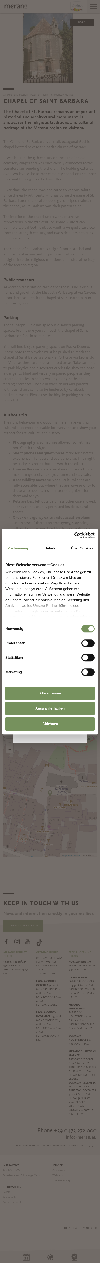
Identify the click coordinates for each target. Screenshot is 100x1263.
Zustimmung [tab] (18, 548)
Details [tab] (50, 548)
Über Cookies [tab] (82, 548)
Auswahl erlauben (50, 708)
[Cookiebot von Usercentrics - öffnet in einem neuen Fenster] (74, 535)
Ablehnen (50, 724)
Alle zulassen (50, 693)
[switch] (88, 643)
